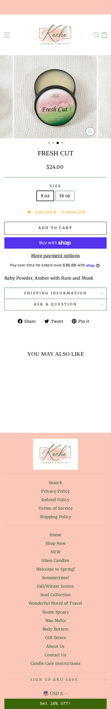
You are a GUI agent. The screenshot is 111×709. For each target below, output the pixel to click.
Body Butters (56, 629)
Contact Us (55, 654)
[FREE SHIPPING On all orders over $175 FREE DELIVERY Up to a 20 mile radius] (55, 7)
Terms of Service (55, 508)
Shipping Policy (55, 516)
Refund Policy (55, 499)
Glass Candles (55, 560)
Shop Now (55, 543)
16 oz (64, 196)
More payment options (55, 255)
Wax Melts (55, 620)
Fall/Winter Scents (55, 586)
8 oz (45, 196)
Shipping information (55, 293)
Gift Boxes (55, 637)
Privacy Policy (55, 491)
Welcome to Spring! (55, 569)
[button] (55, 704)
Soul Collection (55, 594)
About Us (55, 646)
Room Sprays (55, 612)
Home (55, 534)
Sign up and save (54, 680)
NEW (55, 551)
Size (55, 186)
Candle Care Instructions (55, 663)
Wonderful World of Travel (55, 603)
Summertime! (55, 577)
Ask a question (55, 304)
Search (55, 482)
